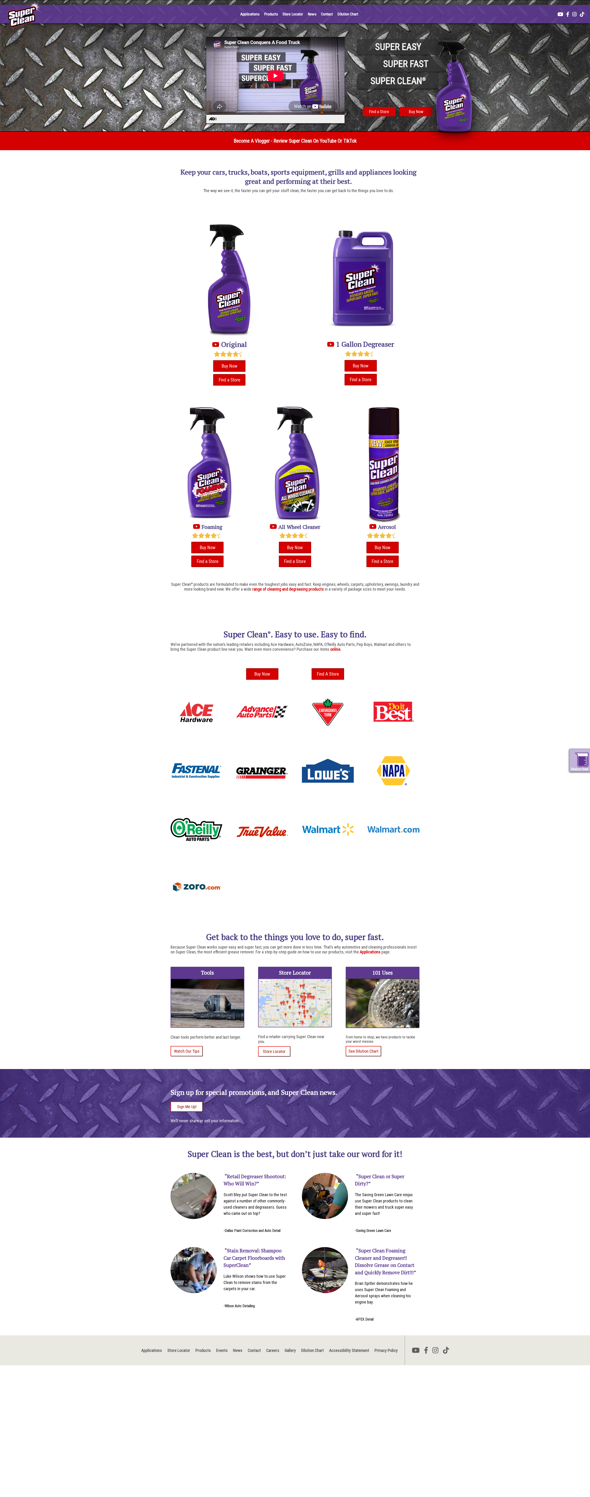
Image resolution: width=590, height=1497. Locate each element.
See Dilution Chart (363, 1051)
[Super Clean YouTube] (560, 14)
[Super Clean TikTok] (582, 14)
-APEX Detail (364, 1319)
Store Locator (293, 14)
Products (271, 14)
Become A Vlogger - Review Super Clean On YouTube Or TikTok (295, 141)
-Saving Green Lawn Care (373, 1230)
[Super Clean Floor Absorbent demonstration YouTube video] (330, 344)
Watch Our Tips (187, 1051)
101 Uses (382, 972)
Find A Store (328, 674)
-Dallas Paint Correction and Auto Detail (252, 1230)
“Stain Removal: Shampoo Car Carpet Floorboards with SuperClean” (254, 1257)
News (312, 14)
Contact (327, 14)
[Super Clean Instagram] (574, 14)
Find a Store (379, 111)
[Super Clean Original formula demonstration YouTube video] (215, 344)
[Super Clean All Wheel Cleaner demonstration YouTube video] (273, 526)
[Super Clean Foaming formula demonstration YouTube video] (196, 526)
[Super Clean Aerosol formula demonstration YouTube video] (373, 526)
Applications (250, 14)
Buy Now (416, 111)
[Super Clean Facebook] (567, 14)
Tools (207, 972)
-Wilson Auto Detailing (239, 1306)
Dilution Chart (347, 14)
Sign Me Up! (187, 1106)
